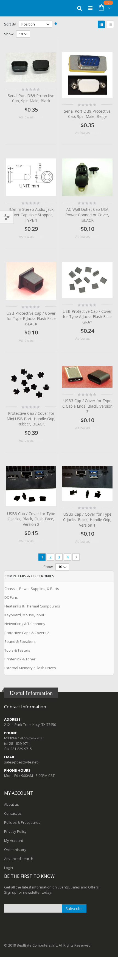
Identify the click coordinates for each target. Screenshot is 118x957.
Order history (15, 849)
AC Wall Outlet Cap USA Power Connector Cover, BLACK (87, 215)
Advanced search (18, 858)
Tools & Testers (17, 650)
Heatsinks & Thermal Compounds (32, 606)
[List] (110, 24)
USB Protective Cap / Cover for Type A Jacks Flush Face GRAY (87, 317)
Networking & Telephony (24, 623)
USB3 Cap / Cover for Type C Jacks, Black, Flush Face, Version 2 (31, 519)
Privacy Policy (15, 831)
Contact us (13, 813)
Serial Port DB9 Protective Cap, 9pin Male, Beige (87, 114)
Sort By (10, 24)
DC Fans (11, 597)
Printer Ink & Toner (19, 659)
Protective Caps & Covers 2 (26, 632)
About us (11, 804)
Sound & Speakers (20, 641)
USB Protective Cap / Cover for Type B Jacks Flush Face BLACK (31, 318)
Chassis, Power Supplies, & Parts (31, 588)
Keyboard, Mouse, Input (24, 614)
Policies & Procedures (22, 822)
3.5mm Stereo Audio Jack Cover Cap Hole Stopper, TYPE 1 (31, 215)
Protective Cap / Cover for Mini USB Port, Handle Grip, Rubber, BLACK (31, 419)
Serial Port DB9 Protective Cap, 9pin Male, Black (31, 98)
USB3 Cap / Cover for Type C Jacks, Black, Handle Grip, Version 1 (87, 519)
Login (8, 867)
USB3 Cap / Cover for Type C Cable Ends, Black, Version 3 (87, 406)
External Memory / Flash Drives (30, 667)
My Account (13, 840)
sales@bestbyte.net (21, 762)
